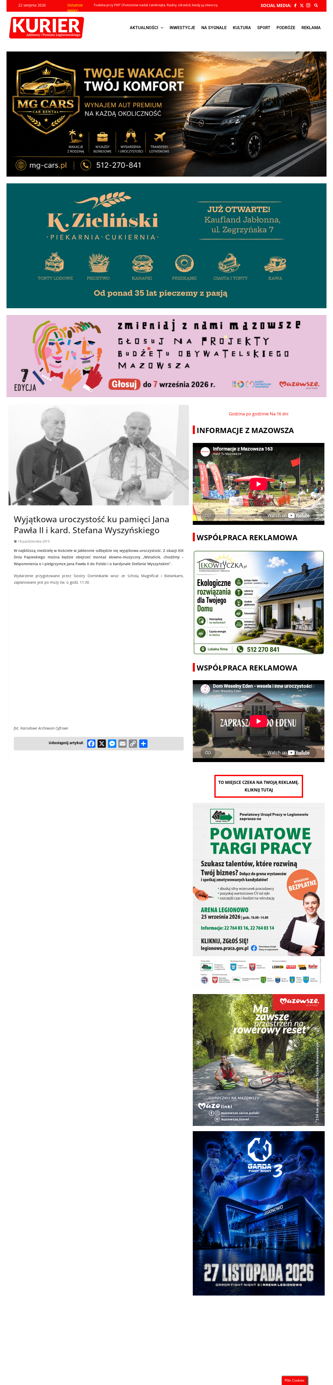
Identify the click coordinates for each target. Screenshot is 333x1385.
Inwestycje (182, 27)
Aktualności (144, 27)
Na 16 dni (279, 414)
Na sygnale (214, 27)
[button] (146, 28)
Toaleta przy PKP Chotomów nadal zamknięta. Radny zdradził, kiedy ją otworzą (155, 5)
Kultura (242, 27)
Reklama (311, 27)
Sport (263, 27)
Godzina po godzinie (249, 414)
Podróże (286, 27)
